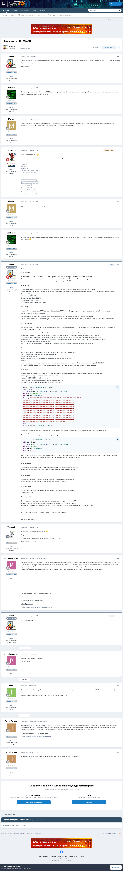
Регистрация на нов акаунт (33, 802)
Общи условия (62, 856)
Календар (52, 15)
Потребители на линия (27, 15)
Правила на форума (65, 15)
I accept (117, 867)
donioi (23, 562)
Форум (6, 10)
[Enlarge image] (38, 154)
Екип (13, 15)
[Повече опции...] (118, 56)
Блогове (41, 15)
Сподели (97, 47)
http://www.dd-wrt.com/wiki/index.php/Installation (91, 123)
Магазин (15, 10)
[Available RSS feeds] (120, 833)
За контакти (73, 856)
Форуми (4, 15)
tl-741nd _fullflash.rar (27, 604)
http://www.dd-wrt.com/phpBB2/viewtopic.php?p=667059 (39, 125)
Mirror (43, 10)
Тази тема (112, 10)
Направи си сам (25, 48)
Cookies (81, 856)
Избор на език (44, 856)
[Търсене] (119, 10)
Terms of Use (27, 868)
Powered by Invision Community (61, 860)
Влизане (104, 4)
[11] (49, 10)
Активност (26, 10)
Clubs (34, 10)
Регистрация (115, 4)
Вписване (89, 802)
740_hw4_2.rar (25, 661)
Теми (53, 856)
